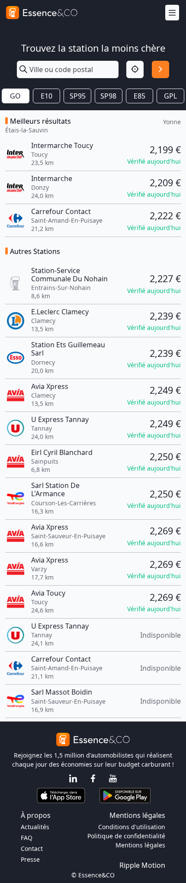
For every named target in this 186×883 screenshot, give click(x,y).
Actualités (35, 827)
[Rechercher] (160, 69)
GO (15, 96)
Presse (30, 859)
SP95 (78, 96)
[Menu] (172, 13)
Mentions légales (140, 845)
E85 (139, 96)
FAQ (26, 838)
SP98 (108, 96)
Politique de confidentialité (126, 836)
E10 (46, 96)
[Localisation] (135, 69)
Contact (32, 848)
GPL (170, 96)
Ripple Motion (142, 865)
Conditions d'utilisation (131, 827)
